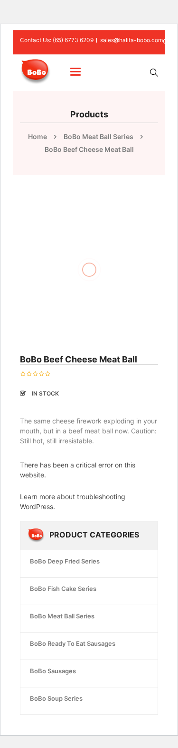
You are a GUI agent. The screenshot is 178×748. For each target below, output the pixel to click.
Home (37, 136)
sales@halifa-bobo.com (131, 40)
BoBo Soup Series (56, 698)
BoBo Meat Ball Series (98, 136)
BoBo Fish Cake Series (63, 588)
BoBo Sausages (53, 671)
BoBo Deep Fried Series (65, 561)
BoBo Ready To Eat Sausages (72, 643)
